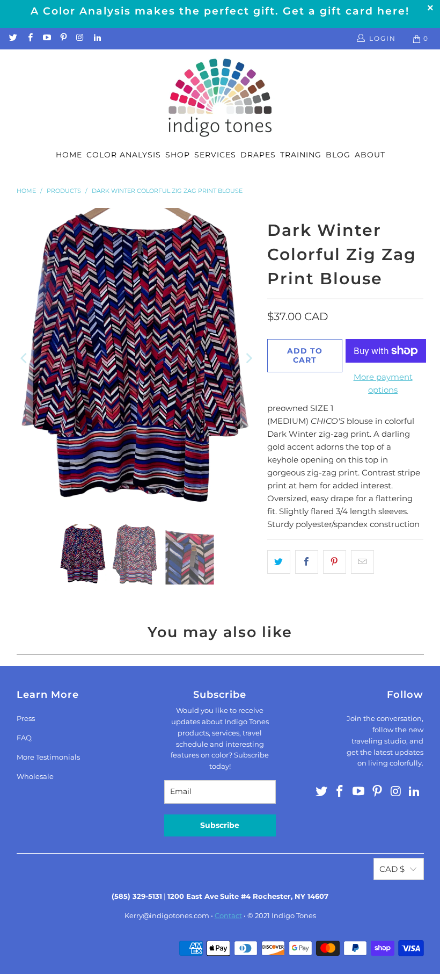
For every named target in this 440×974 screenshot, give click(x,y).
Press (26, 718)
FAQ (24, 737)
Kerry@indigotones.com (166, 915)
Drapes (258, 155)
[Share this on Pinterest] (334, 562)
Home (69, 155)
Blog (338, 155)
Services (215, 155)
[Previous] (24, 358)
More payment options (383, 383)
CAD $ (392, 869)
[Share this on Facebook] (306, 562)
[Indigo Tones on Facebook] (29, 38)
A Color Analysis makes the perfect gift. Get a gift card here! (220, 11)
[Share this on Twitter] (278, 562)
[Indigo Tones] (220, 98)
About (370, 155)
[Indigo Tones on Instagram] (79, 38)
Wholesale (35, 776)
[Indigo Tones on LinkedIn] (96, 38)
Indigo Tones (294, 915)
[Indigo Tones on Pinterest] (63, 38)
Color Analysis (123, 155)
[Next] (248, 358)
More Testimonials (48, 757)
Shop (177, 155)
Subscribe (219, 825)
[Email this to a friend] (362, 562)
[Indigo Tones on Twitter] (12, 38)
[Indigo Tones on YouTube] (46, 38)
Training (300, 155)
